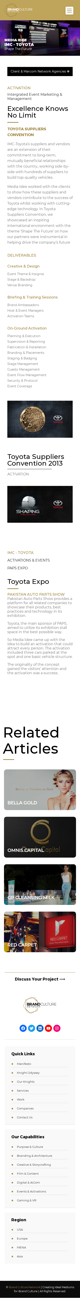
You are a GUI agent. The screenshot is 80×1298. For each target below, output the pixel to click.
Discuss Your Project (40, 979)
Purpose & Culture (30, 1147)
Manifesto (24, 1064)
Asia (20, 1256)
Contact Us (24, 1117)
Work (20, 1099)
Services (23, 1090)
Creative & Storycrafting (34, 1164)
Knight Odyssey (28, 1072)
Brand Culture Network (24, 1287)
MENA (21, 1247)
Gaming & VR (26, 1200)
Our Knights (25, 1081)
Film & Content (28, 1173)
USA (20, 1229)
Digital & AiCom (28, 1182)
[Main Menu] (69, 11)
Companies (25, 1108)
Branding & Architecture (34, 1155)
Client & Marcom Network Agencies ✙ (40, 71)
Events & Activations (31, 1191)
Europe (22, 1238)
